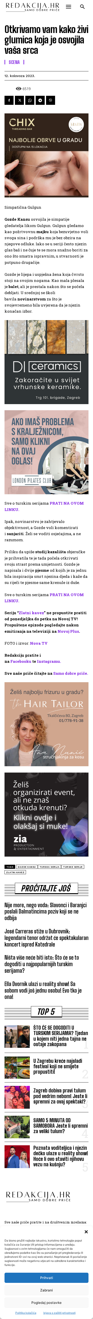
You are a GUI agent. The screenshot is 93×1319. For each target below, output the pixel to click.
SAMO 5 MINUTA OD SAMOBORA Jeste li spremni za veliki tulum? (60, 1125)
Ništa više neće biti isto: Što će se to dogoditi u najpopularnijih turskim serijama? (42, 964)
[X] (19, 100)
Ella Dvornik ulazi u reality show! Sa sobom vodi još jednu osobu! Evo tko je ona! (43, 990)
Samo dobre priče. (70, 673)
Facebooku (20, 661)
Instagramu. (49, 661)
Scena (14, 62)
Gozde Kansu (27, 867)
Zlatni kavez (31, 612)
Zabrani (46, 1290)
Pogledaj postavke (46, 1302)
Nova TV (39, 643)
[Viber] (50, 100)
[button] (86, 1232)
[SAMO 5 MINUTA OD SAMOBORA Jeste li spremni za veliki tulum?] (17, 1127)
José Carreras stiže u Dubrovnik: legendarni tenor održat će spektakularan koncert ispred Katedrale (46, 938)
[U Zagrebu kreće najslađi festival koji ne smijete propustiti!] (17, 1067)
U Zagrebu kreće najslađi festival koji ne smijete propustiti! (57, 1066)
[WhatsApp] (29, 100)
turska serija (50, 867)
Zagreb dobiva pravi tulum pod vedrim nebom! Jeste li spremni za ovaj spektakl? (60, 1095)
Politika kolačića (25, 1312)
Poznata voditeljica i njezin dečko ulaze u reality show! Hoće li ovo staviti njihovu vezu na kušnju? (60, 1156)
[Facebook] (9, 100)
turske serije (73, 867)
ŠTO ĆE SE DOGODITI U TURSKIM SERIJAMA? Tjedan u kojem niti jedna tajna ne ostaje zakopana (60, 1036)
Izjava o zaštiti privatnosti (59, 1312)
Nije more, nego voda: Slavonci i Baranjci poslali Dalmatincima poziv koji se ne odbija (46, 911)
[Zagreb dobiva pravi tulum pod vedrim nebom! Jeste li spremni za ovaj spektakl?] (17, 1097)
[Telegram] (40, 100)
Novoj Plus (68, 631)
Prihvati (46, 1278)
